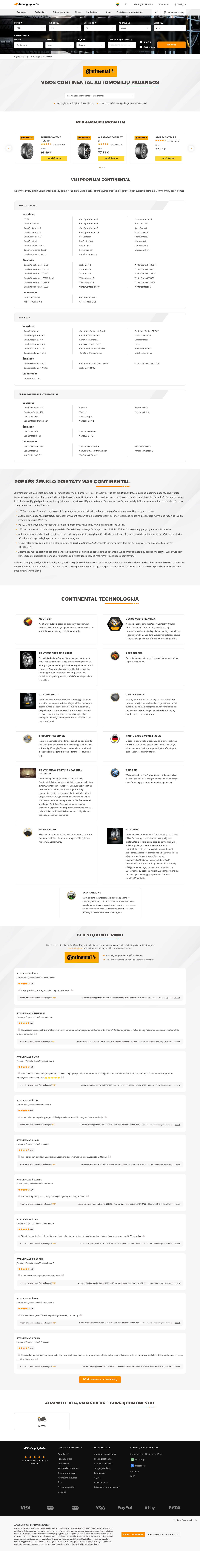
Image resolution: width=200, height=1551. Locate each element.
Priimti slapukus (133, 1534)
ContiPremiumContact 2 (35, 249)
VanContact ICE (31, 431)
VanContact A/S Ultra (89, 446)
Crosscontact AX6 (143, 335)
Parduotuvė (92, 12)
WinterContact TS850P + (146, 264)
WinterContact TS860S (145, 273)
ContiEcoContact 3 (32, 228)
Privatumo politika (66, 1487)
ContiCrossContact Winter (36, 367)
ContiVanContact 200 (33, 412)
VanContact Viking (32, 435)
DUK (132, 1476)
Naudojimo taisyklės (67, 1477)
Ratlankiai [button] (40, 12)
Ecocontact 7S (85, 249)
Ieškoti (171, 45)
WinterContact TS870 (144, 278)
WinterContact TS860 (144, 269)
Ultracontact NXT (142, 249)
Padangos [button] (22, 12)
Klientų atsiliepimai (143, 4)
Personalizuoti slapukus (163, 1534)
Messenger (140, 1465)
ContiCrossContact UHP (90, 339)
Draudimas (63, 1454)
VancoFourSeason (143, 446)
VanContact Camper (88, 455)
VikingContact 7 (86, 278)
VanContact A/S (31, 450)
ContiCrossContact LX (34, 348)
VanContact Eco (31, 416)
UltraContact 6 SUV (143, 352)
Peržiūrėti (54, 158)
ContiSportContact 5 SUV (90, 352)
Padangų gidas (65, 1458)
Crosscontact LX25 (87, 301)
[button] (160, 998)
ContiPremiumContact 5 (35, 254)
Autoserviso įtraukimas (68, 1468)
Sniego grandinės (61, 12)
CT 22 (26, 219)
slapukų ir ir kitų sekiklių (81, 1544)
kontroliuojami (75, 948)
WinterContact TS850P (89, 286)
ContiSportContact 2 (88, 219)
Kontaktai (164, 4)
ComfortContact (31, 223)
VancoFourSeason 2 (144, 450)
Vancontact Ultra (142, 412)
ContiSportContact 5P (89, 232)
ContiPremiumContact (34, 245)
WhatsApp (139, 1459)
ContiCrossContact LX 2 (35, 352)
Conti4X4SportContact (34, 335)
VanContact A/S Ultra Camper (93, 450)
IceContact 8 (85, 273)
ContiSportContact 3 (88, 223)
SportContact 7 (141, 236)
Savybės (80, 39)
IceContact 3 (85, 269)
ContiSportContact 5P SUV (147, 331)
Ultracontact (140, 241)
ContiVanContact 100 (33, 407)
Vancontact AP (141, 407)
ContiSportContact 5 (88, 228)
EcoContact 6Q (86, 241)
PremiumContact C (143, 348)
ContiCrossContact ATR (34, 344)
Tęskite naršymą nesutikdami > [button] (185, 1520)
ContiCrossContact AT (34, 339)
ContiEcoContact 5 (32, 232)
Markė (17, 39)
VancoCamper (85, 416)
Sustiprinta (149, 46)
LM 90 (137, 344)
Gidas (108, 12)
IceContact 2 (85, 264)
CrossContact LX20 (32, 378)
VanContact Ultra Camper (36, 420)
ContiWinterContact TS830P (36, 282)
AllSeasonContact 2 (33, 301)
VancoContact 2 (86, 420)
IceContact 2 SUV (87, 367)
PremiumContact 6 (88, 254)
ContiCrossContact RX (89, 335)
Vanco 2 (83, 412)
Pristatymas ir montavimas (129, 12)
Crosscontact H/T (142, 339)
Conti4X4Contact (31, 331)
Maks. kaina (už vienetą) (120, 39)
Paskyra (182, 4)
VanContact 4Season (33, 446)
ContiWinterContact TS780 (36, 264)
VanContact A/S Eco (33, 455)
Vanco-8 (83, 407)
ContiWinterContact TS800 (36, 269)
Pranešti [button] (177, 998)
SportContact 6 (141, 232)
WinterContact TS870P (145, 282)
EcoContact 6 (85, 236)
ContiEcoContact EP (33, 236)
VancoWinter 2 (86, 435)
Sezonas (49, 39)
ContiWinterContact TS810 (36, 273)
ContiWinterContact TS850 (36, 286)
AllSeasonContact (32, 297)
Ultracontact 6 (141, 245)
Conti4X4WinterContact (35, 363)
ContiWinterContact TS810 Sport (39, 278)
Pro (126, 4)
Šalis (60, 1482)
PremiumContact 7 (143, 219)
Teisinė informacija (66, 1473)
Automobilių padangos (105, 1454)
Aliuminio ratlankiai (103, 1463)
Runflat (147, 42)
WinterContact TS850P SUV (147, 363)
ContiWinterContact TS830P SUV (94, 363)
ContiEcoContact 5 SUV (90, 344)
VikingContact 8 (86, 282)
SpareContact (141, 228)
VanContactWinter (87, 431)
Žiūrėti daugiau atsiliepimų (100, 1379)
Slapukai (62, 1491)
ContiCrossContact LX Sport (92, 331)
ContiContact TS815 (88, 297)
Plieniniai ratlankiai (103, 1458)
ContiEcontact (30, 241)
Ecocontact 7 (85, 245)
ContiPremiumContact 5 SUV (92, 348)
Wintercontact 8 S (143, 286)
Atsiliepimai (63, 1463)
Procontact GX (141, 223)
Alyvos (78, 12)
